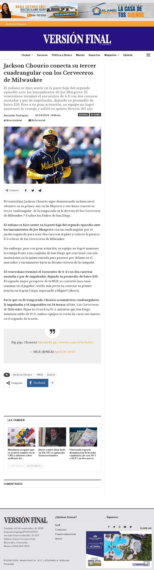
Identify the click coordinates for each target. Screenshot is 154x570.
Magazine (110, 54)
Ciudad (25, 54)
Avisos (58, 538)
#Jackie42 (45, 342)
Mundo (80, 54)
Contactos (61, 529)
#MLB (40, 375)
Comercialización (65, 534)
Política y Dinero (62, 54)
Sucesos (42, 54)
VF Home (95, 115)
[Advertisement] (52, 401)
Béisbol (83, 115)
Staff (57, 525)
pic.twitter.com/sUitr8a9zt (73, 342)
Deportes (94, 54)
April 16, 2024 (64, 351)
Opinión (128, 54)
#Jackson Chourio (22, 375)
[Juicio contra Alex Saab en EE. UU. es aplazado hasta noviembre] (52, 437)
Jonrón (51, 375)
